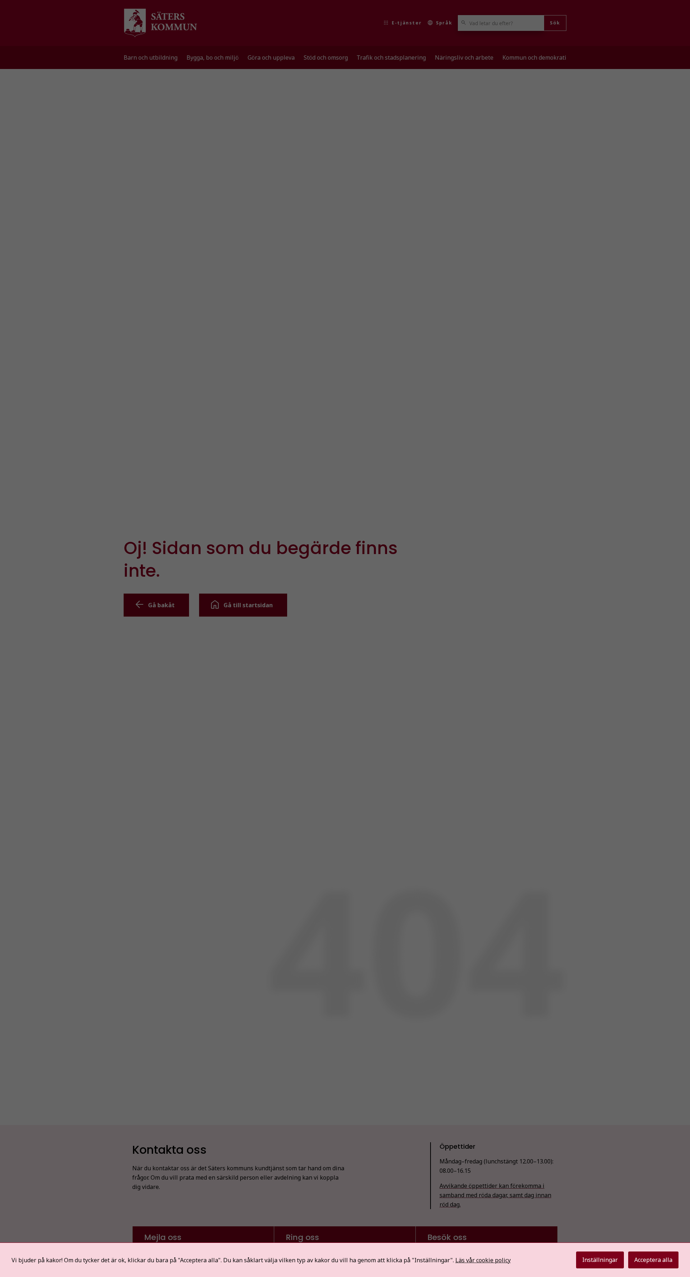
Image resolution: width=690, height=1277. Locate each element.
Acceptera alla (653, 1260)
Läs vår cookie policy (483, 1260)
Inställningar (600, 1260)
